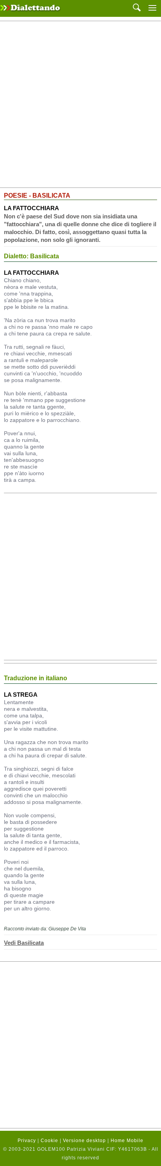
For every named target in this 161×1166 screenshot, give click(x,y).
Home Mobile (127, 1140)
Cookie (49, 1140)
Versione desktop (84, 1140)
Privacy (27, 1140)
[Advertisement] (80, 104)
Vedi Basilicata (24, 942)
